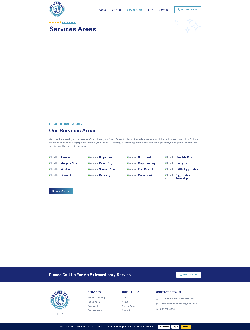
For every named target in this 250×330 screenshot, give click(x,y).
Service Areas (129, 306)
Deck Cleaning (95, 310)
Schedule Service (60, 191)
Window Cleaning (96, 298)
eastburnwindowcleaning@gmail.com (178, 304)
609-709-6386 (189, 274)
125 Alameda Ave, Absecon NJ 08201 (178, 298)
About (125, 302)
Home (125, 298)
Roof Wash (93, 306)
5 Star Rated (69, 22)
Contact (126, 310)
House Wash (94, 302)
